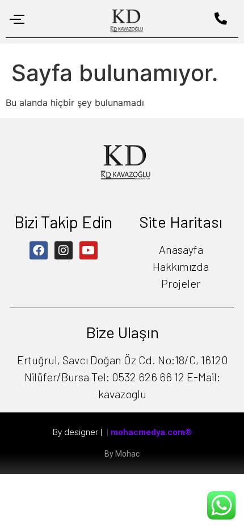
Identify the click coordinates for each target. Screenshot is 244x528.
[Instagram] (63, 250)
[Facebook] (39, 250)
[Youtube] (88, 250)
